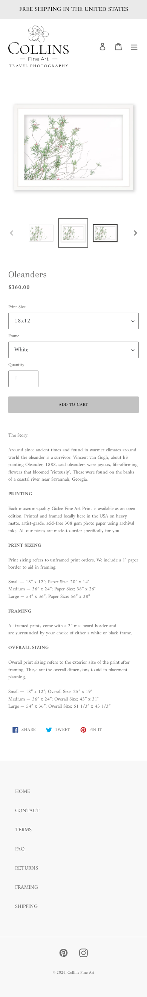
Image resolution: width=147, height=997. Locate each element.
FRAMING (26, 887)
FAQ (19, 849)
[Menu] (134, 46)
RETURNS (26, 868)
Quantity (16, 365)
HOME (22, 791)
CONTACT (27, 810)
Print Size (17, 307)
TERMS (23, 830)
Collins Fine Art (80, 972)
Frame (13, 336)
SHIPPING (26, 906)
